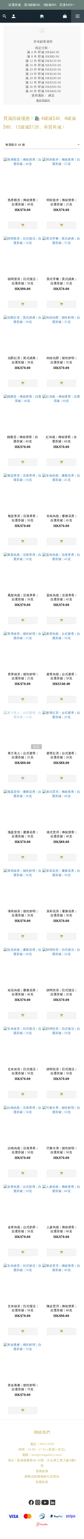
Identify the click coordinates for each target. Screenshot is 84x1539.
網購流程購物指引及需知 (42, 1476)
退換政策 (42, 1471)
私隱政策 (42, 1482)
